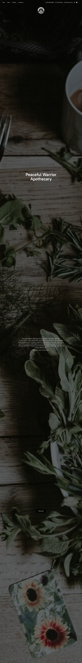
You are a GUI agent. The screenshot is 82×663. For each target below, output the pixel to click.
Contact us (20, 2)
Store (4, 2)
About (8, 2)
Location (14, 2)
